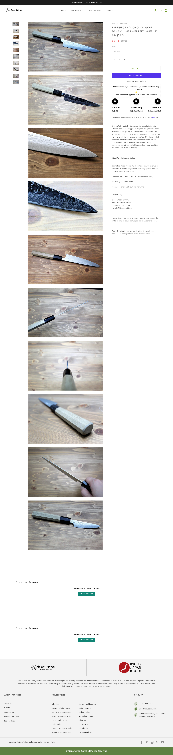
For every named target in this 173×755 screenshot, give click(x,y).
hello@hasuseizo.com (148, 709)
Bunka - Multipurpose (87, 704)
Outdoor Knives (85, 732)
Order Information (11, 716)
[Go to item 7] (15, 63)
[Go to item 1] (15, 24)
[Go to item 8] (15, 69)
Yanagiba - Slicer (86, 716)
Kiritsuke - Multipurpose (61, 732)
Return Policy (22, 742)
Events (7, 708)
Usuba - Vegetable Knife (62, 728)
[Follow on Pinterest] (157, 742)
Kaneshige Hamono (119, 23)
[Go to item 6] (15, 56)
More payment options (136, 81)
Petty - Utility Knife (59, 720)
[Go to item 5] (15, 50)
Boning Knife (84, 724)
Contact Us (9, 712)
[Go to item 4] (15, 43)
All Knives (55, 704)
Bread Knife (83, 728)
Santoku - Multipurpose (61, 712)
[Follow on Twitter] (147, 742)
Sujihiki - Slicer (85, 712)
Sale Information (36, 742)
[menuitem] (63, 10)
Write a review (86, 593)
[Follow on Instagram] (152, 742)
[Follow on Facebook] (141, 742)
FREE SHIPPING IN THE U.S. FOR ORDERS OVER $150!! (86, 2)
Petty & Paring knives (120, 231)
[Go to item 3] (15, 37)
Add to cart (136, 68)
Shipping (12, 742)
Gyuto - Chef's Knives (61, 708)
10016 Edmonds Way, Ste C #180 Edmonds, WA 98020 (152, 714)
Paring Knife (57, 724)
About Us (8, 703)
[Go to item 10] (15, 82)
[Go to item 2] (15, 30)
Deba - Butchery (86, 708)
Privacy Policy (50, 742)
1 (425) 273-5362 (146, 704)
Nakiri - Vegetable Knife (61, 716)
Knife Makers (9, 721)
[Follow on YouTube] (162, 742)
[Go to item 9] (15, 76)
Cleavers (82, 720)
